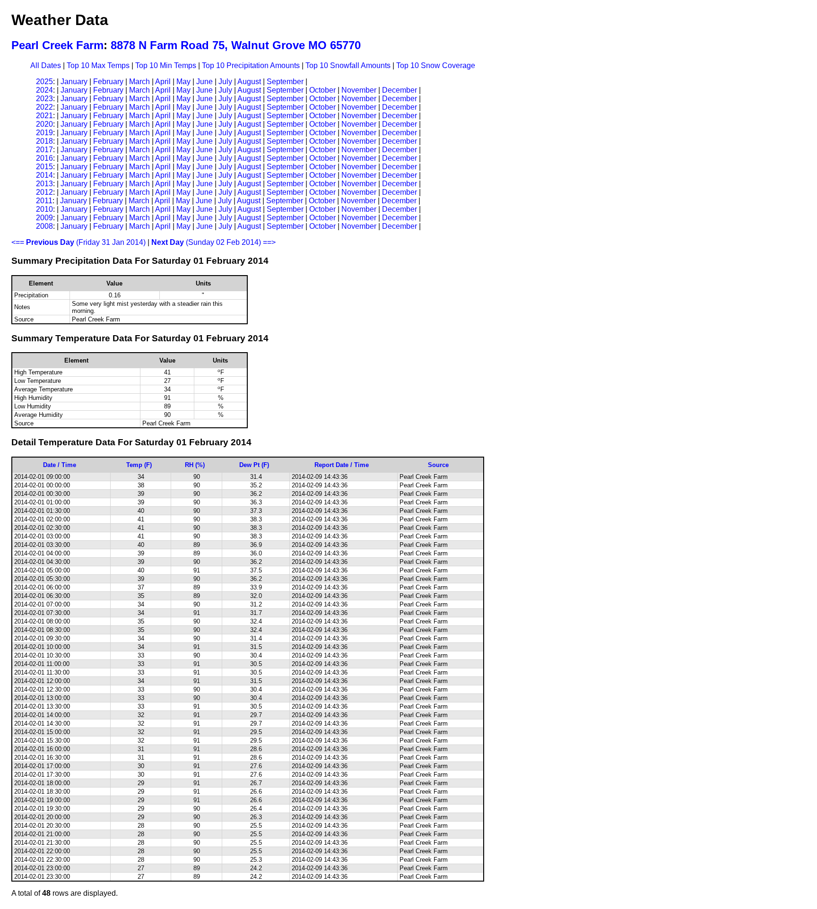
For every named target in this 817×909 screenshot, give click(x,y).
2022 (44, 107)
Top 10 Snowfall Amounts (348, 65)
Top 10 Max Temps (98, 65)
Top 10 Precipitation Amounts (251, 65)
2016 (44, 158)
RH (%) (195, 464)
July (225, 82)
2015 (44, 167)
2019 (44, 133)
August (249, 82)
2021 (44, 116)
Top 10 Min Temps (165, 65)
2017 (44, 150)
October (322, 90)
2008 (44, 226)
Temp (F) (139, 464)
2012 (44, 192)
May (183, 82)
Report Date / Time (341, 464)
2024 (44, 90)
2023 (44, 99)
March (139, 82)
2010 (44, 209)
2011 (44, 201)
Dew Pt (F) (254, 464)
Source (438, 464)
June (204, 82)
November (358, 90)
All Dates (45, 65)
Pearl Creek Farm (57, 45)
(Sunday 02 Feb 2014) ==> (213, 242)
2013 (44, 184)
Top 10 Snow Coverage (435, 65)
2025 (44, 82)
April (163, 82)
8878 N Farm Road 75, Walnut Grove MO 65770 (236, 45)
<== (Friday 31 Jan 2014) (78, 242)
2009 (44, 218)
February (108, 82)
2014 (44, 175)
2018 (44, 141)
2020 (44, 124)
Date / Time (59, 464)
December (399, 90)
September (285, 82)
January (74, 82)
